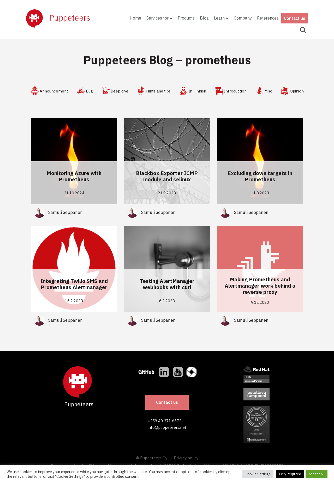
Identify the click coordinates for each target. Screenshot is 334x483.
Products (186, 18)
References (268, 18)
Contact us (294, 18)
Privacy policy (186, 457)
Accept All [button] (316, 474)
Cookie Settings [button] (258, 474)
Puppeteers (69, 18)
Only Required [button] (290, 474)
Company (243, 18)
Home (135, 18)
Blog (204, 18)
